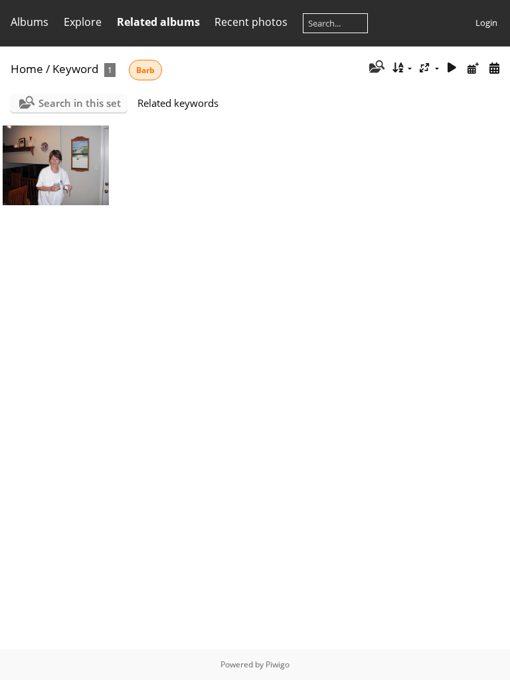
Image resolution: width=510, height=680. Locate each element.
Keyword (75, 68)
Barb (145, 70)
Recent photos (251, 22)
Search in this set (80, 103)
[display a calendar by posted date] (473, 68)
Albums (29, 22)
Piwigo (278, 664)
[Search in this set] (375, 68)
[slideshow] (452, 68)
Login (486, 23)
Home (27, 68)
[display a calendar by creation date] (494, 68)
